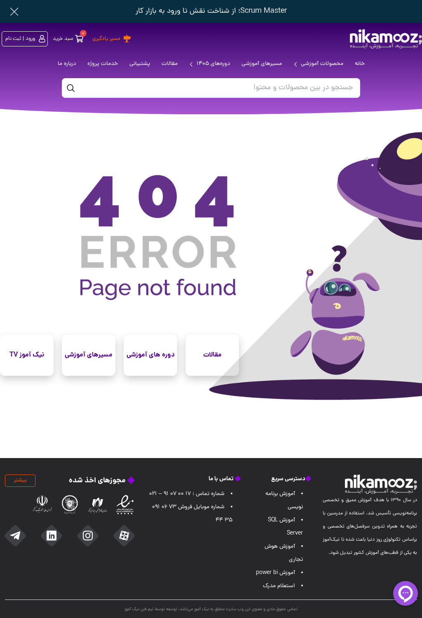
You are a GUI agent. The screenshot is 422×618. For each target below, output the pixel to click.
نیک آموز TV (26, 355)
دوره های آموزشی (151, 355)
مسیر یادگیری (106, 39)
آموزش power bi (275, 573)
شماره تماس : (187, 494)
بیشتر (20, 480)
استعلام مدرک (279, 586)
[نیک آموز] (386, 39)
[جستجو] (71, 88)
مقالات (212, 355)
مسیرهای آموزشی (89, 355)
